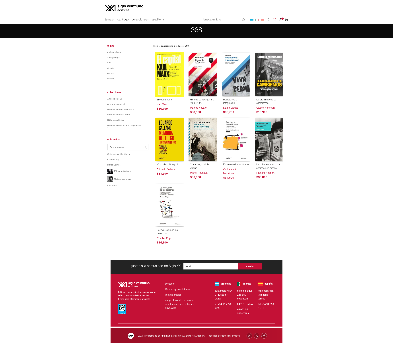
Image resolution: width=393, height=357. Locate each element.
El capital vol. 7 (164, 100)
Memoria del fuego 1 (167, 165)
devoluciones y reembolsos (179, 304)
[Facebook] (264, 336)
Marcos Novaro (198, 107)
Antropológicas (114, 99)
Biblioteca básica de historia (120, 109)
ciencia (110, 68)
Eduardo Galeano (166, 169)
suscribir (250, 266)
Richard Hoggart (265, 173)
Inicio (156, 46)
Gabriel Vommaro (265, 107)
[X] (256, 336)
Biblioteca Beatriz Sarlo (118, 114)
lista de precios (173, 294)
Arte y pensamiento (116, 104)
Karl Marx (162, 104)
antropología (113, 57)
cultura (110, 78)
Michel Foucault (198, 173)
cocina (110, 73)
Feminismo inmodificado (236, 165)
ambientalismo (114, 52)
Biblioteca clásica (115, 120)
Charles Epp (164, 238)
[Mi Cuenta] (268, 20)
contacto (170, 283)
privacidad (170, 308)
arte (109, 62)
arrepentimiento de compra (179, 300)
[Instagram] (249, 336)
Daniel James (230, 107)
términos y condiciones (177, 289)
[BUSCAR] (243, 19)
